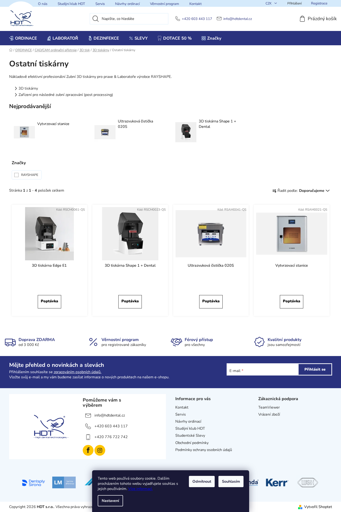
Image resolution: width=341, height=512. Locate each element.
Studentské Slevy (190, 435)
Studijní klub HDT (71, 3)
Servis (100, 3)
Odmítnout (201, 481)
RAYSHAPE (30, 175)
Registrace (319, 3)
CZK (269, 3)
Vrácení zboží (269, 414)
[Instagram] (99, 450)
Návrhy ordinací (127, 3)
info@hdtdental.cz (237, 19)
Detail (49, 301)
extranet (265, 421)
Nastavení (110, 500)
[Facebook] (88, 450)
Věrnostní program (164, 3)
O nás (42, 3)
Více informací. (140, 488)
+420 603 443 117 (197, 19)
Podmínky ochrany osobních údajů (203, 449)
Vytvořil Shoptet (318, 506)
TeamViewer (269, 407)
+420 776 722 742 (111, 437)
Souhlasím (231, 481)
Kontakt (195, 3)
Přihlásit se (315, 369)
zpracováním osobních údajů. (77, 372)
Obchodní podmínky (192, 442)
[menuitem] (23, 38)
